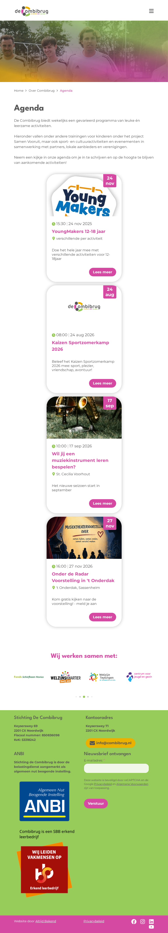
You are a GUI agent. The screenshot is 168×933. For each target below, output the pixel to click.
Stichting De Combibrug (31, 11)
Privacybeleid (103, 784)
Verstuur (96, 803)
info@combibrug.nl (113, 743)
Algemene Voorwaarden (132, 784)
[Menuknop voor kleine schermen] (151, 11)
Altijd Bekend (45, 921)
